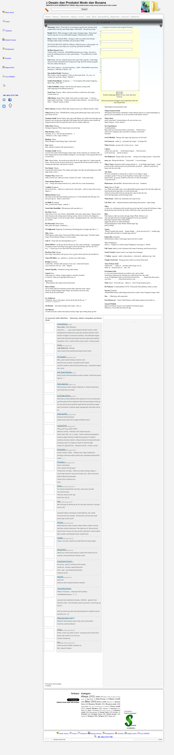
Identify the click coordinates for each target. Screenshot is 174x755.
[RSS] (22, 86)
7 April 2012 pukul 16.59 (64, 589)
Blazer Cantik (114, 699)
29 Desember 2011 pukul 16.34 (66, 450)
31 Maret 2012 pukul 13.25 (65, 562)
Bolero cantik (101, 702)
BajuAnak (114, 17)
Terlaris (101, 716)
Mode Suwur (9, 12)
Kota (100, 43)
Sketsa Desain (111, 714)
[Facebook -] (8, 101)
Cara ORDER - (10, 77)
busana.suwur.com (59, 739)
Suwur (7, 22)
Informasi (114, 708)
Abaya (74, 17)
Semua (55, 17)
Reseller (8, 58)
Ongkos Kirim (9, 67)
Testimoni (8, 31)
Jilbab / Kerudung (93, 710)
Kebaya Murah (105, 710)
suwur (160, 739)
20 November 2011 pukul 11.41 (66, 384)
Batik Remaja (100, 699)
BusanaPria (103, 17)
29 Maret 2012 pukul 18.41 (65, 550)
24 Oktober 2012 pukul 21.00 (66, 643)
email (127, 95)
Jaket (83, 710)
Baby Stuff (107, 696)
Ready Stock (104, 712)
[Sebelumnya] (161, 28)
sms (124, 95)
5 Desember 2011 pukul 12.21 (66, 426)
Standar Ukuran (10, 40)
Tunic (88, 17)
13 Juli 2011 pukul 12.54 (64, 324)
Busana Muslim (95, 704)
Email (100, 52)
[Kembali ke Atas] (9, 107)
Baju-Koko (90, 699)
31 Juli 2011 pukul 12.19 (64, 345)
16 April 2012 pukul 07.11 (64, 618)
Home (48, 17)
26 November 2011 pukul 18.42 (66, 414)
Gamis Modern (92, 708)
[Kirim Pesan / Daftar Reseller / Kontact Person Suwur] (3, 101)
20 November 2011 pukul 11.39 (66, 357)
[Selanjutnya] (45, 28)
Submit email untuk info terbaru (68, 702)
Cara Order (84, 706)
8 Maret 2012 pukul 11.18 (64, 502)
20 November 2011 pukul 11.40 (66, 373)
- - (10, 95)
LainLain (125, 17)
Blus (94, 17)
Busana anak (111, 704)
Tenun (83, 716)
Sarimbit (84, 714)
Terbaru (91, 716)
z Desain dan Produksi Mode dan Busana (76, 2)
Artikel (98, 697)
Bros (111, 702)
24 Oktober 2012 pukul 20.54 (66, 630)
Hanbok (105, 708)
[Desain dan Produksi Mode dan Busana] (156, 11)
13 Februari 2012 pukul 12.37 (66, 462)
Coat (106, 706)
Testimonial (100, 65)
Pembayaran (9, 49)
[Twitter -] (2, 107)
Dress (81, 17)
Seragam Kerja (96, 714)
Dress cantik (115, 706)
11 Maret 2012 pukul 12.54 (65, 523)
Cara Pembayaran (96, 706)
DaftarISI (134, 17)
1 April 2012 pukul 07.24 (64, 577)
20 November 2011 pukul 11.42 (66, 396)
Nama (100, 34)
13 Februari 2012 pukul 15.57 (66, 486)
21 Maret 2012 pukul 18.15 (65, 538)
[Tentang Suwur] (145, 11)
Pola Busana (93, 712)
